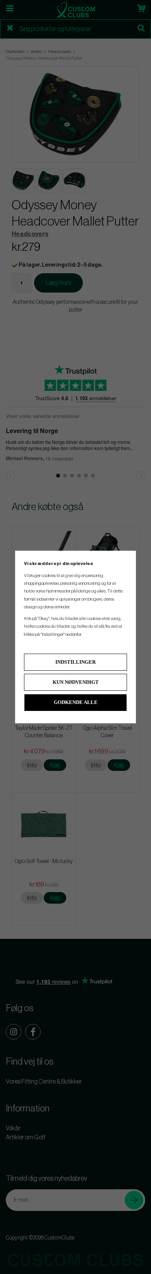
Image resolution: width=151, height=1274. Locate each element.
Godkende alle (76, 702)
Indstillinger (75, 662)
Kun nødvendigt (76, 682)
